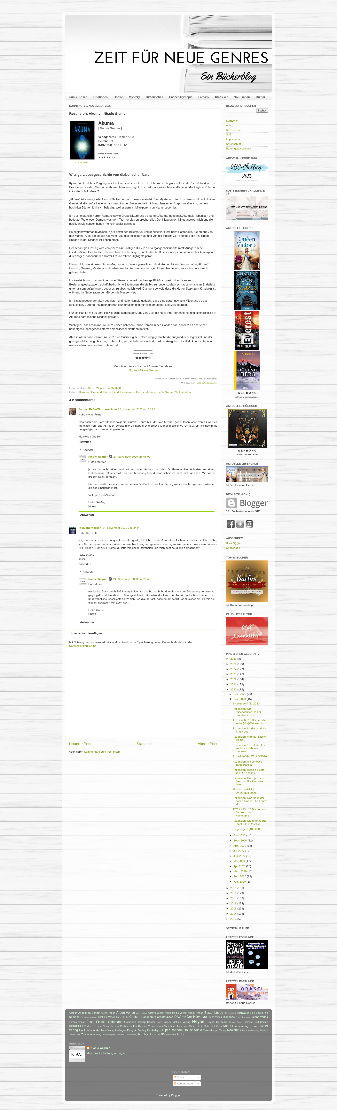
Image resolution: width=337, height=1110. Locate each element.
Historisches (154, 97)
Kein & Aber (162, 1026)
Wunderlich (120, 1034)
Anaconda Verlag (89, 1012)
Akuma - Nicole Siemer (143, 370)
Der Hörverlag (197, 1016)
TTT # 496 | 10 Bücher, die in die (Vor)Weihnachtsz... (250, 722)
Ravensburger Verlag (214, 1030)
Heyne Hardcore (217, 1022)
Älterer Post (207, 744)
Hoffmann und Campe (255, 1022)
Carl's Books (122, 1017)
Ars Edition (141, 1013)
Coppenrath (148, 1016)
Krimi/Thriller (78, 97)
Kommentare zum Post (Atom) (102, 751)
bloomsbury (132, 1034)
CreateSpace (165, 1016)
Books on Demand (90, 392)
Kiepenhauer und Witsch (183, 1026)
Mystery (134, 97)
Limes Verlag (240, 1026)
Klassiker (221, 97)
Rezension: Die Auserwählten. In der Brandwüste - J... (247, 712)
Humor (260, 97)
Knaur (227, 1026)
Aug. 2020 (240, 845)
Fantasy (203, 97)
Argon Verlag (125, 1012)
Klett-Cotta (216, 1026)
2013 (233, 918)
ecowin (169, 1034)
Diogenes (229, 1016)
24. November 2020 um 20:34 (121, 527)
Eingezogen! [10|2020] (247, 829)
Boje (252, 1013)
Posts (180, 1077)
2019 (233, 888)
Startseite (145, 744)
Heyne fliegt (235, 1022)
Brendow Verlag (88, 1017)
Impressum (233, 139)
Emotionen (100, 97)
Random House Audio (186, 1030)
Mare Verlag (107, 1030)
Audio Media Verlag (176, 1013)
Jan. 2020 (240, 881)
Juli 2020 (239, 850)
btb (140, 1034)
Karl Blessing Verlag (144, 1026)
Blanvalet (243, 1012)
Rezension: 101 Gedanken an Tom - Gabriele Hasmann (249, 748)
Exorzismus (127, 392)
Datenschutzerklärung (206, 383)
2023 (233, 674)
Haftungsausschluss (238, 148)
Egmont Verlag (243, 1017)
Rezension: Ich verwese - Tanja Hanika (248, 763)
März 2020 (240, 871)
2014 (233, 913)
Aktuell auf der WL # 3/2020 (250, 756)
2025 (233, 664)
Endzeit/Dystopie (180, 97)
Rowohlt (233, 1030)
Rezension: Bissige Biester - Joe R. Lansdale (250, 771)
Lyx (81, 1030)
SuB (228, 134)
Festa (90, 1021)
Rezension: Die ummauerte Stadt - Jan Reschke (249, 822)
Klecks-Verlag (203, 1026)
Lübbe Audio (92, 1030)
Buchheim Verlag (106, 1017)
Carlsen (134, 1016)
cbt (149, 1034)
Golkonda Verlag (135, 1022)
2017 (233, 898)
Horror (118, 97)
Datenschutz (233, 143)
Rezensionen (234, 130)
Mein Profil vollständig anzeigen (106, 1053)
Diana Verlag (215, 1017)
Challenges (233, 547)
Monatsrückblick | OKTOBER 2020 (244, 791)
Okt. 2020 (239, 835)
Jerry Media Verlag (123, 1026)
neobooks (178, 1034)
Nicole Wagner (97, 456)
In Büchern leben (90, 527)
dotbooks (156, 1034)
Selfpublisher (183, 392)
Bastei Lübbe (213, 1012)
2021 (233, 684)
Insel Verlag (104, 1026)
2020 (233, 689)
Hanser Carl (154, 1022)
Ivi (112, 1026)
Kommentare (184, 1083)
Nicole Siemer (165, 392)
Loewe (253, 1026)
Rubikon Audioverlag (249, 1030)
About (229, 125)
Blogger (176, 1095)
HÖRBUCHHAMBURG (83, 1026)
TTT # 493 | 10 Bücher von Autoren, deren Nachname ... (249, 812)
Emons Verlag (259, 1016)
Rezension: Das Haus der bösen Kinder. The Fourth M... (250, 801)
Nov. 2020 (240, 699)
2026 (233, 658)
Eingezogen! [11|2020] (246, 703)
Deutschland (111, 392)
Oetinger (120, 1030)
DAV (177, 1016)
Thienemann (88, 1034)
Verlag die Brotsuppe (105, 1034)
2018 (233, 893)
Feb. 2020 (240, 876)
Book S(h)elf (233, 543)
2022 (233, 679)
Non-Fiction (242, 97)
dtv (163, 1034)
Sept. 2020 (240, 840)
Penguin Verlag (136, 1030)
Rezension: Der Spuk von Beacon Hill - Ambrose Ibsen (248, 781)
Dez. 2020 (240, 694)
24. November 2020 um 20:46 (131, 579)
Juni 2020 (239, 856)
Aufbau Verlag (195, 1013)
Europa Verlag (77, 1022)
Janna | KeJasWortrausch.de (98, 409)
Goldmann (115, 1021)
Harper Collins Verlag (176, 1022)
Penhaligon (154, 1030)
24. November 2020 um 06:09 (131, 456)
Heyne (198, 1021)
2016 (233, 903)
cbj (144, 1034)
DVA (184, 1017)
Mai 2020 (239, 861)
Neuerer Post (80, 744)
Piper (166, 1030)
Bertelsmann (230, 1013)
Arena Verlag (108, 1013)
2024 (233, 669)
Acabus (73, 1013)
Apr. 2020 (239, 866)
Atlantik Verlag (156, 1013)
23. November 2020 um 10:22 (136, 409)
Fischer (101, 1021)
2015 (233, 908)
